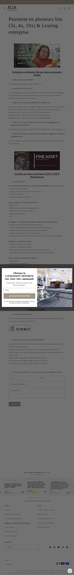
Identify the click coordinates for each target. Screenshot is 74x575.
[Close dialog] (69, 270)
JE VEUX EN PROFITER (19, 295)
